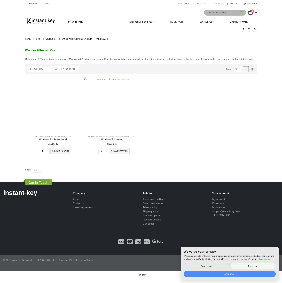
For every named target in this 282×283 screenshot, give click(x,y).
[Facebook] (243, 29)
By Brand (77, 22)
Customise (206, 266)
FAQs (216, 3)
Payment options (152, 215)
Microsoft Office (140, 22)
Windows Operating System (58, 136)
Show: (229, 69)
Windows (106, 22)
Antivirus (206, 22)
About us (77, 199)
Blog (200, 3)
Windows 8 (39, 136)
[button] (246, 69)
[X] (249, 29)
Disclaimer (148, 223)
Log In (233, 3)
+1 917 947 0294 (221, 215)
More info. (264, 259)
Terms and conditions (154, 199)
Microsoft (93, 136)
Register (252, 3)
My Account (184, 3)
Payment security (152, 219)
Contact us (79, 203)
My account (218, 199)
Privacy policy (150, 207)
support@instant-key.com (226, 211)
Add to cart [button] (62, 151)
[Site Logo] (40, 21)
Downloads (218, 203)
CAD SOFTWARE (239, 22)
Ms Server (176, 22)
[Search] (241, 12)
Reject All (253, 266)
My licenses (218, 207)
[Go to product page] (53, 105)
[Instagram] (254, 29)
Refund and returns (153, 203)
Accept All (229, 273)
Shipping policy (151, 211)
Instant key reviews (83, 207)
